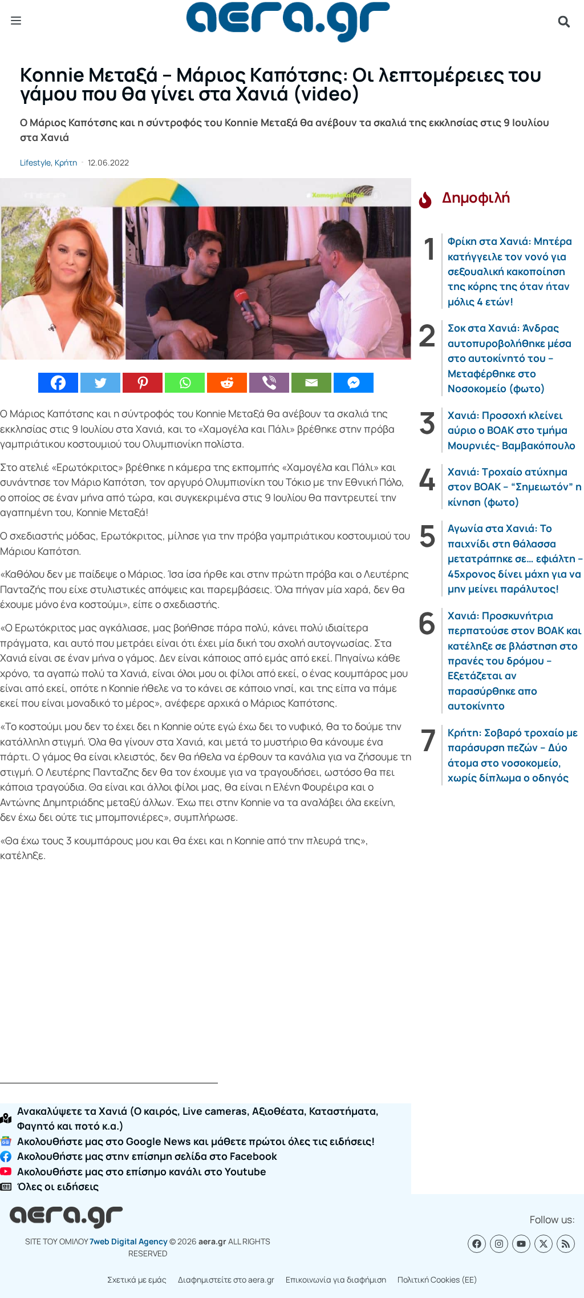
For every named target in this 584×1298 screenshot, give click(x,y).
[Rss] (566, 1244)
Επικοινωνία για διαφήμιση (336, 1279)
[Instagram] (499, 1244)
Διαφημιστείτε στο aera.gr (226, 1279)
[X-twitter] (543, 1244)
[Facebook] (58, 383)
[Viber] (269, 383)
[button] (564, 22)
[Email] (311, 383)
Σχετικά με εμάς (137, 1279)
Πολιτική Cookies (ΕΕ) (437, 1279)
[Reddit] (227, 383)
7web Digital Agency (129, 1241)
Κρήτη (66, 162)
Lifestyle (35, 162)
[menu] (16, 21)
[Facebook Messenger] (354, 383)
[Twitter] (100, 383)
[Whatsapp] (185, 383)
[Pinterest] (143, 383)
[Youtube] (521, 1244)
